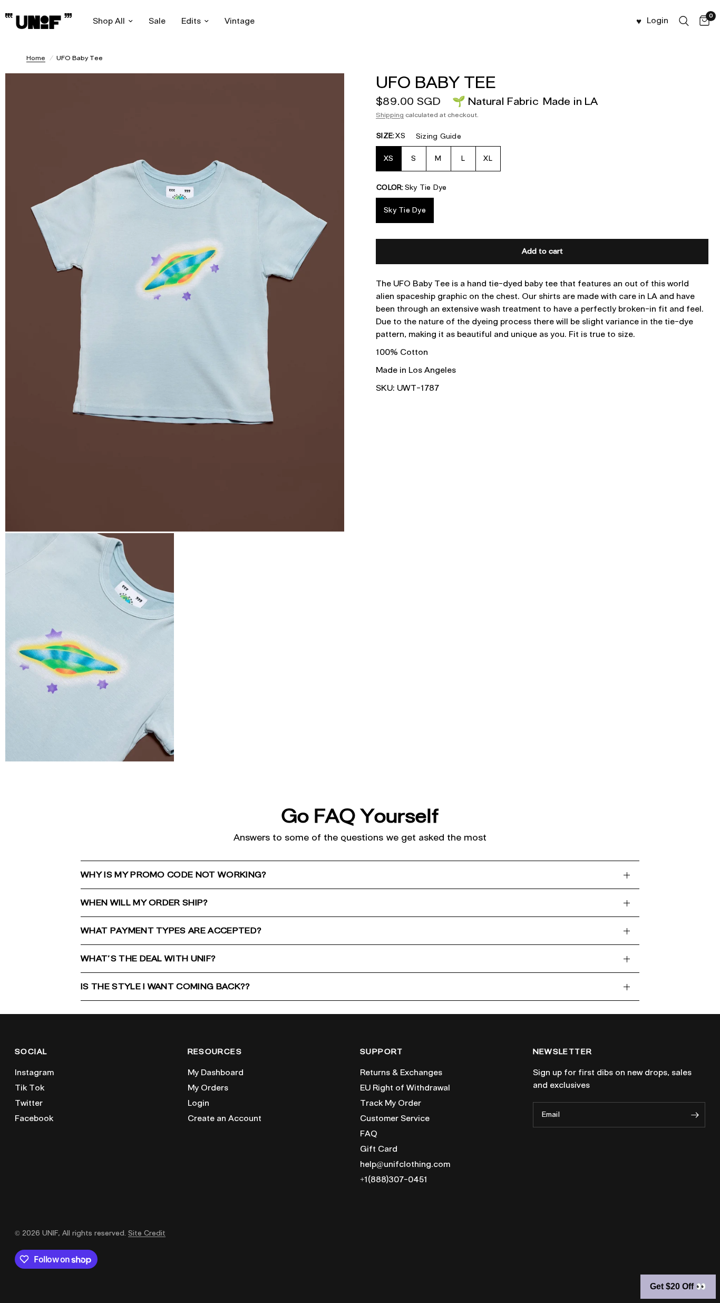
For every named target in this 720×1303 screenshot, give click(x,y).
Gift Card (378, 1149)
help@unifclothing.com (405, 1164)
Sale (157, 21)
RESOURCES (215, 1052)
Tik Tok (29, 1088)
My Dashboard (216, 1072)
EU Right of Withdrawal (405, 1088)
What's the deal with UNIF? (148, 958)
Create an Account (224, 1118)
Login (198, 1103)
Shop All (109, 21)
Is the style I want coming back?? (165, 986)
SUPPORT (381, 1052)
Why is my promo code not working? (174, 875)
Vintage (240, 21)
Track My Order (390, 1103)
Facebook (34, 1118)
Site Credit (147, 1233)
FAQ (368, 1133)
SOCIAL (31, 1052)
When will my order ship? (144, 902)
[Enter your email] (694, 1114)
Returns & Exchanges (401, 1072)
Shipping (390, 115)
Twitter (29, 1103)
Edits (191, 21)
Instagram (34, 1072)
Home (35, 58)
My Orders (208, 1088)
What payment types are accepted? (171, 930)
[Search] (684, 21)
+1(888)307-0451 (393, 1179)
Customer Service (395, 1118)
